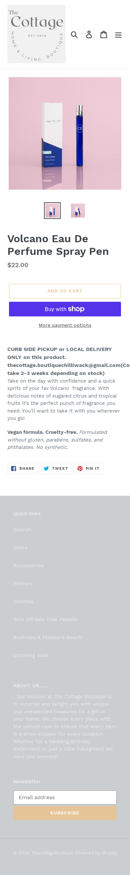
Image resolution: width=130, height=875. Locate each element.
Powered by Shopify (96, 852)
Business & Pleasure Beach (47, 637)
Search (22, 529)
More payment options (65, 325)
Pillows (22, 583)
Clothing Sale (30, 655)
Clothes (23, 601)
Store (20, 547)
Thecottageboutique (52, 852)
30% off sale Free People (45, 619)
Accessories (28, 565)
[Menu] (118, 34)
